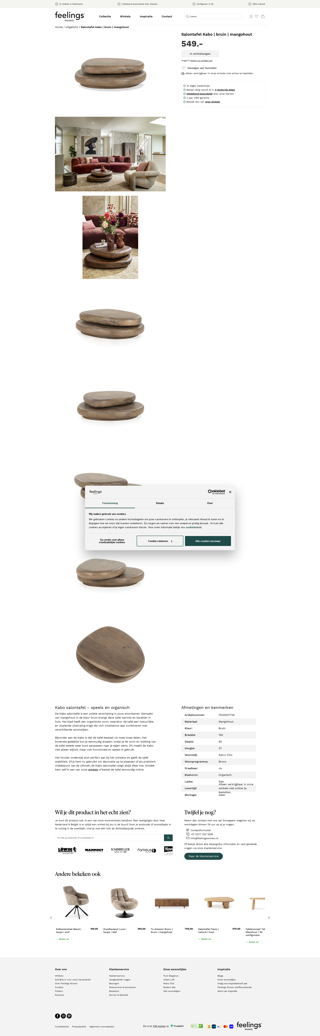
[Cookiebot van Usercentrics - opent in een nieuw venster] (210, 492)
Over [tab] (210, 503)
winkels (93, 769)
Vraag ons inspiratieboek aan (232, 983)
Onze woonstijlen (227, 979)
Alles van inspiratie (227, 991)
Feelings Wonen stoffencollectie (235, 987)
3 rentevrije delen (225, 89)
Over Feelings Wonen (66, 983)
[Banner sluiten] (230, 492)
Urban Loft (168, 979)
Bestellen (114, 991)
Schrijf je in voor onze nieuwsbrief (72, 979)
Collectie (105, 16)
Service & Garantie (118, 995)
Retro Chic (168, 983)
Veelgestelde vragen (119, 979)
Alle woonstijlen (171, 991)
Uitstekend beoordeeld (199, 93)
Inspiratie (146, 16)
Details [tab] (160, 503)
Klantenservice (117, 976)
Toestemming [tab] (110, 503)
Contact (167, 16)
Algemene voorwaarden (101, 1026)
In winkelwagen (200, 53)
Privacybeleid (79, 1026)
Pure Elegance (170, 976)
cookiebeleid (194, 527)
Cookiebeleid (62, 1026)
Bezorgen (114, 983)
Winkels (125, 16)
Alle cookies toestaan (207, 541)
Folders (59, 991)
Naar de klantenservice (203, 856)
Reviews (59, 995)
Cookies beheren (158, 541)
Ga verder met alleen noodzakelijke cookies (112, 541)
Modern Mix (169, 987)
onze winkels (212, 101)
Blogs (220, 976)
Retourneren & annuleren (122, 987)
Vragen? (196, 60)
